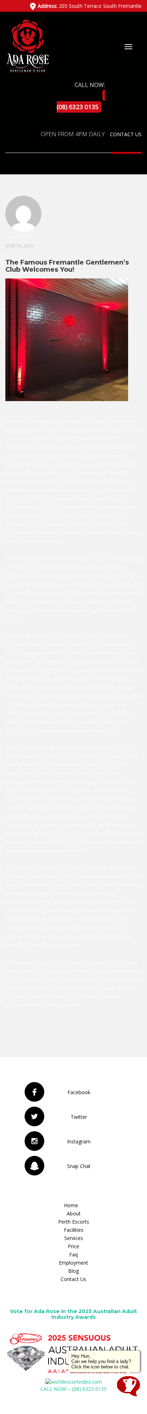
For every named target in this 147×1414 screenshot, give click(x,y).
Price (73, 1246)
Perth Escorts (73, 1221)
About (74, 1213)
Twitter (79, 1116)
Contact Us (126, 134)
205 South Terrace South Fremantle (90, 5)
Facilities (73, 1229)
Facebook (78, 1092)
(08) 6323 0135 (78, 107)
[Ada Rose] (27, 45)
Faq (73, 1254)
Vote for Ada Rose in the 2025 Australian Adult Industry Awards (73, 1314)
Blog (73, 1270)
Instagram (79, 1141)
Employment (73, 1262)
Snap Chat (79, 1166)
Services (73, 1238)
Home (71, 1205)
